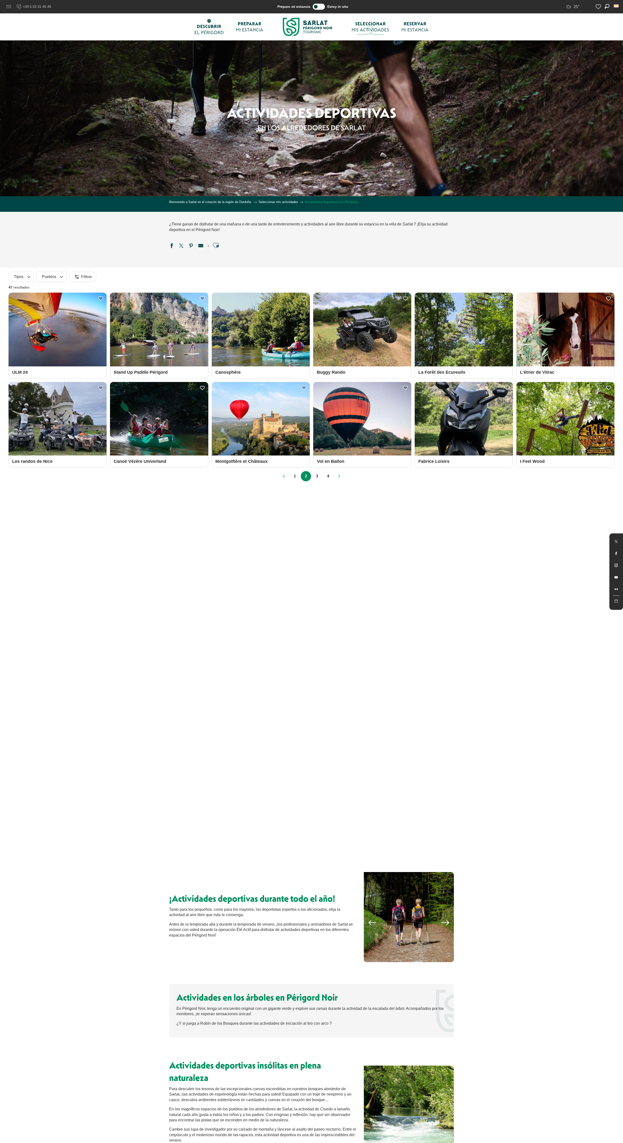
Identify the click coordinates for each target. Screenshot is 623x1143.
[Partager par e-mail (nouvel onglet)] (200, 246)
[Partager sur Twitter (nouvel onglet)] (181, 246)
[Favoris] (599, 6)
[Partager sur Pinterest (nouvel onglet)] (191, 246)
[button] (616, 6)
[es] (616, 6)
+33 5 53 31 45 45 (37, 7)
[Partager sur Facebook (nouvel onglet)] (171, 246)
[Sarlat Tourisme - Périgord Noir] (307, 27)
